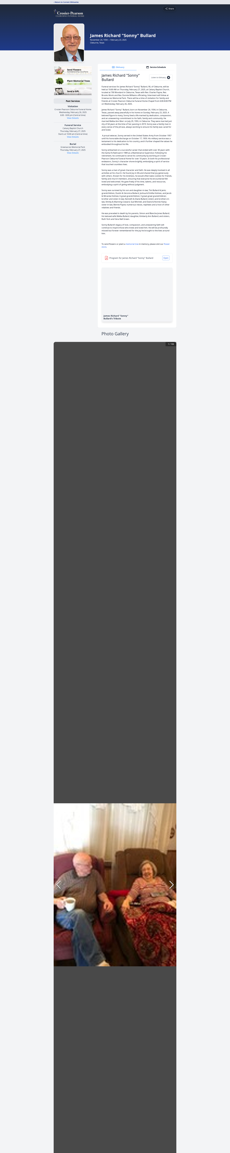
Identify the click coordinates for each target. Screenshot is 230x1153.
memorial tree (132, 244)
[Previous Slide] (58, 885)
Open (165, 258)
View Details (73, 118)
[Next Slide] (171, 885)
